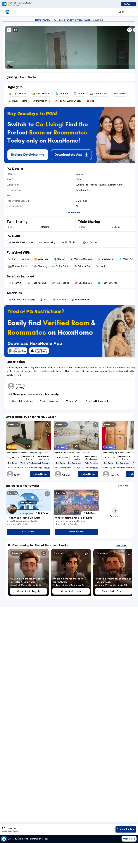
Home (38, 20)
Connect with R (28, 532)
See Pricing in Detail (10, 831)
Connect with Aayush (28, 591)
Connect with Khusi (76, 532)
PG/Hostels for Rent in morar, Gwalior (73, 20)
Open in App (129, 839)
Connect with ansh (71, 591)
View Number (41, 474)
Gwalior (47, 20)
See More (123, 486)
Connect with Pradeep (113, 591)
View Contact (127, 829)
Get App (127, 4)
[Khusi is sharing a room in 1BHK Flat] (96, 502)
